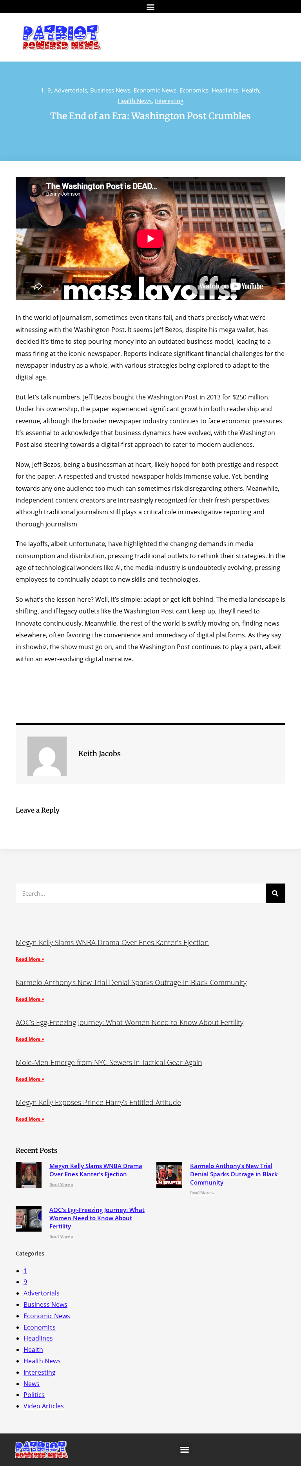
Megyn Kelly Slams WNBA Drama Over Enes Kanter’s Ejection (112, 942)
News (32, 1383)
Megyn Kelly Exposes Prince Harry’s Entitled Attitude (98, 1102)
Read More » (30, 959)
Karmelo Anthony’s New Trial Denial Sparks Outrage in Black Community (131, 982)
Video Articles (44, 1406)
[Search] (275, 893)
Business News (110, 90)
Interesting (169, 101)
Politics (34, 1394)
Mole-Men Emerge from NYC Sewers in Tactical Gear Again (109, 1062)
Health (250, 90)
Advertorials (70, 90)
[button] (150, 6)
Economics (194, 90)
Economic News (155, 90)
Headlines (225, 90)
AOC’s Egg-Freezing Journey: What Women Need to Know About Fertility (129, 1022)
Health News (135, 101)
